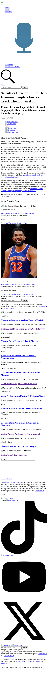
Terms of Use (42, 306)
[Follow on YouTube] (24, 597)
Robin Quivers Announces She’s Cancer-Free (17, 294)
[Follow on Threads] (6, 645)
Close (3, 85)
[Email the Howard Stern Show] (17, 645)
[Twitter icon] (10, 124)
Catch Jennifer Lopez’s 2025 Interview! (19, 383)
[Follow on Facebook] (7, 555)
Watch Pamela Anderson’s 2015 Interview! (20, 434)
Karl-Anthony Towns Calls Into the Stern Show (18, 285)
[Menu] (2, 4)
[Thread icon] (10, 128)
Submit (25, 300)
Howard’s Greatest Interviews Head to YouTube (22, 320)
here (9, 196)
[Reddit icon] (6, 126)
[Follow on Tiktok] (24, 553)
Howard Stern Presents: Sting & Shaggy (19, 341)
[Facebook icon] (11, 122)
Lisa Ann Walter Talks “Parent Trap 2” (19, 446)
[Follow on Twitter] (24, 643)
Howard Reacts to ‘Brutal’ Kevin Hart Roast (21, 408)
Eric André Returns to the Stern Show (14, 223)
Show (7, 8)
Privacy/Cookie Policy (12, 483)
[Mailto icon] (10, 130)
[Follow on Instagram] (12, 500)
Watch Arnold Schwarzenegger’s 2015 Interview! (23, 329)
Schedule (8, 12)
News (7, 10)
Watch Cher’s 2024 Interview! (14, 455)
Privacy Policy (9, 308)
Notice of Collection (35, 661)
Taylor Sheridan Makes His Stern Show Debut (17, 213)
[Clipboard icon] (11, 132)
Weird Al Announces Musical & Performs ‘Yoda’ (23, 396)
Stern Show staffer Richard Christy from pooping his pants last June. (22, 190)
